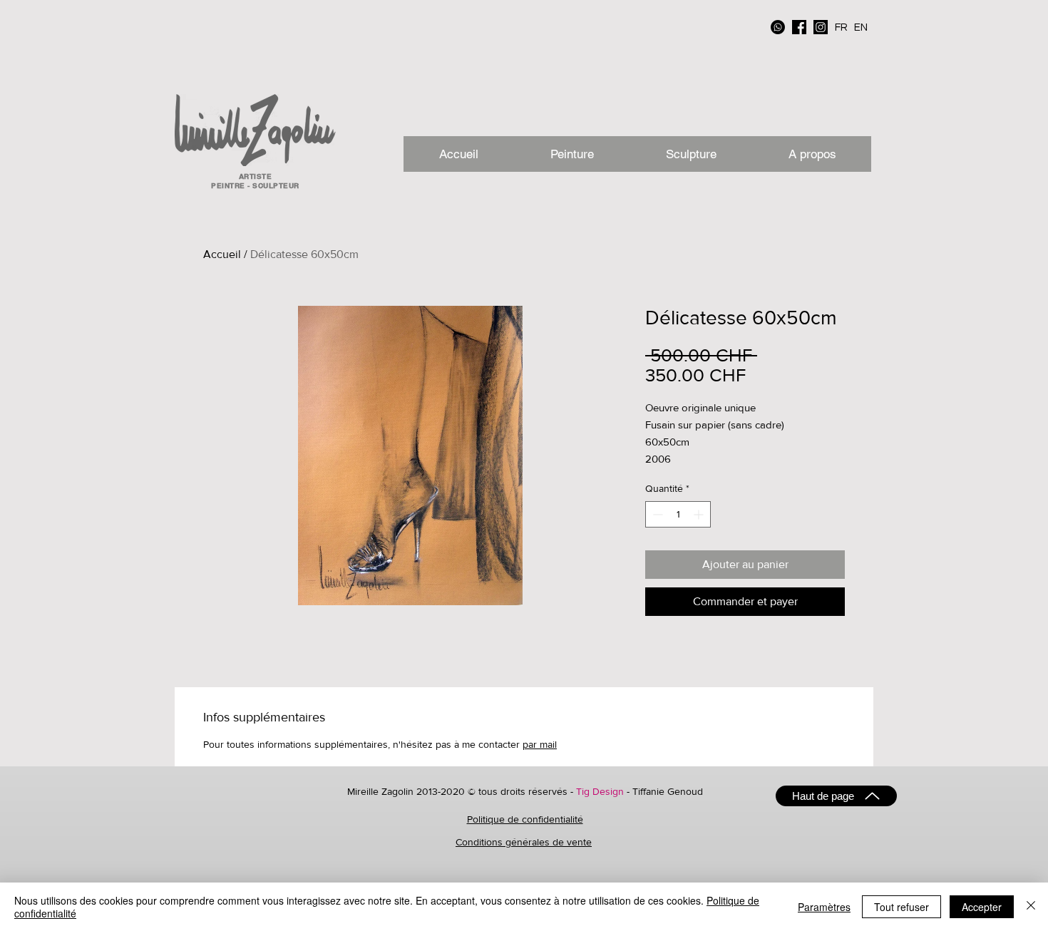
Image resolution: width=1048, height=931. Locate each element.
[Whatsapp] (778, 27)
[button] (811, 154)
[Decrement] (656, 514)
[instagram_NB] (820, 27)
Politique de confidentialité (525, 819)
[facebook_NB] (799, 27)
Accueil (222, 254)
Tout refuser (901, 907)
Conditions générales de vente (524, 842)
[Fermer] (1030, 907)
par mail (540, 744)
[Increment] (700, 514)
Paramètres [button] (824, 907)
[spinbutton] (678, 514)
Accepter (982, 907)
